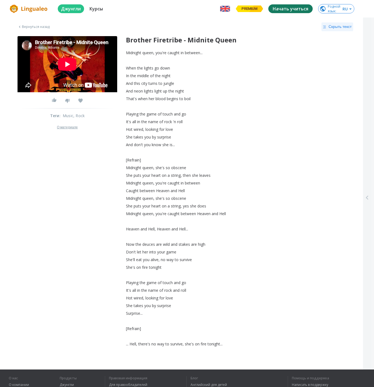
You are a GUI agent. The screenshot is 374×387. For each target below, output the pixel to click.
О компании (19, 385)
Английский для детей (209, 385)
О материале (67, 127)
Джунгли (67, 385)
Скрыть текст (340, 26)
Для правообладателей (128, 385)
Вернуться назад (36, 26)
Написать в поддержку (310, 385)
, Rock (79, 115)
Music (68, 115)
